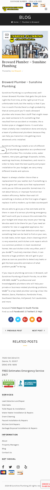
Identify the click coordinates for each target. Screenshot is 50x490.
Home (15, 22)
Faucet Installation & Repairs (15, 420)
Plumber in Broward (30, 22)
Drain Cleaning (8, 416)
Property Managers (10, 445)
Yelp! (40, 311)
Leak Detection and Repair (13, 401)
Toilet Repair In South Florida (24, 308)
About (4, 441)
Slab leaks (6, 405)
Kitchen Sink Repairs (11, 424)
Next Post (37, 330)
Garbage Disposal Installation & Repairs (19, 428)
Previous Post (14, 330)
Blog (4, 449)
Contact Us (7, 452)
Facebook (18, 311)
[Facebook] (11, 319)
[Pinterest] (39, 319)
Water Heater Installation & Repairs (17, 413)
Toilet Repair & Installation (13, 409)
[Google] (25, 319)
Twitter (30, 311)
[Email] (32, 319)
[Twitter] (18, 319)
